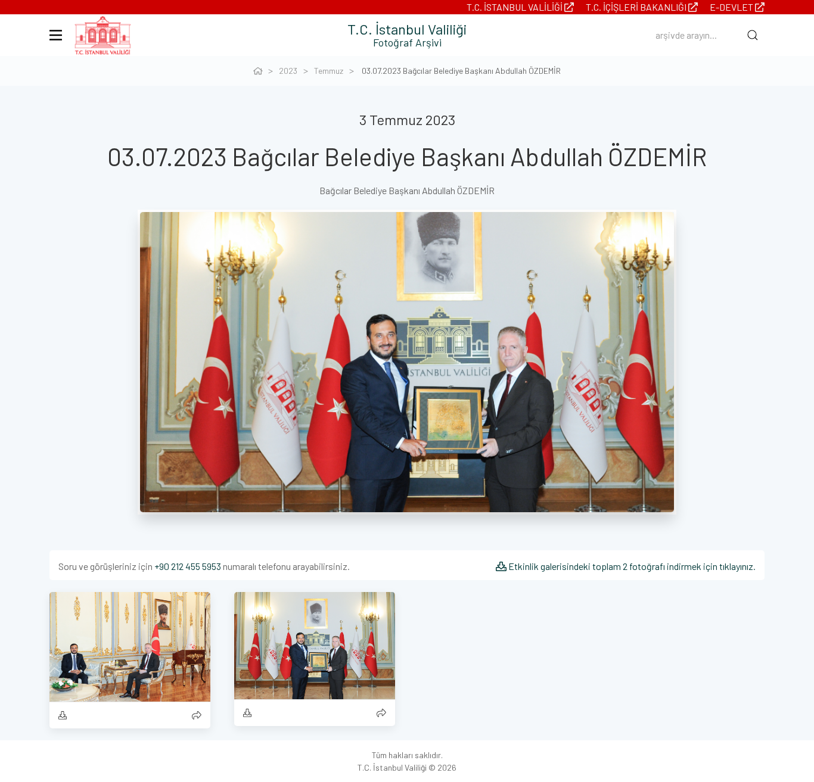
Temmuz (328, 71)
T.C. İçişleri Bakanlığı (637, 7)
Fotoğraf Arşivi (407, 42)
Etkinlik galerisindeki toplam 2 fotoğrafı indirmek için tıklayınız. (631, 566)
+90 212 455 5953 (187, 566)
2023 (288, 71)
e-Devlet (732, 7)
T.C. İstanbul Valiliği (515, 7)
